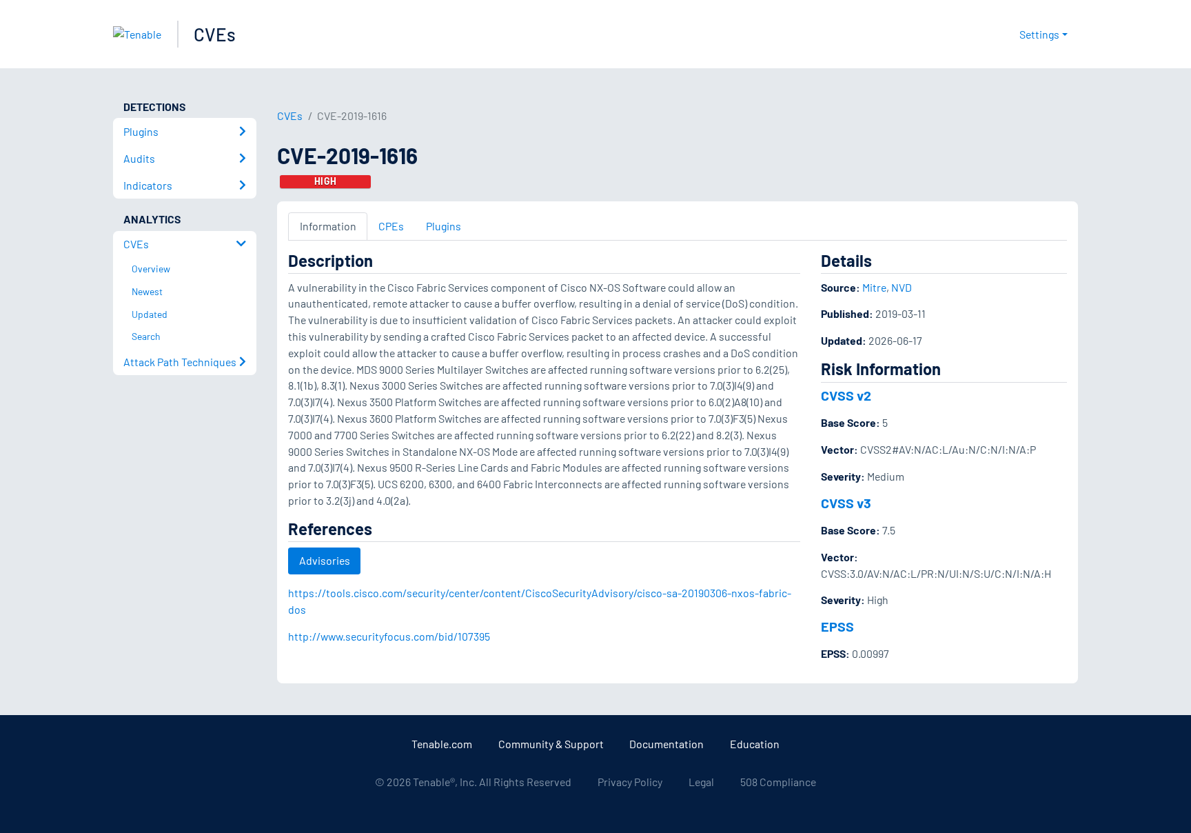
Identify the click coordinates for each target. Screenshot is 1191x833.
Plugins (443, 225)
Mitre (874, 287)
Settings (1039, 34)
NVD (901, 287)
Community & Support (551, 743)
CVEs (215, 34)
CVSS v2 (846, 395)
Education (755, 743)
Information (328, 225)
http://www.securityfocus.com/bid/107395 (389, 636)
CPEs (391, 225)
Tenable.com (441, 743)
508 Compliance (778, 781)
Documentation (666, 743)
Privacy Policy (630, 781)
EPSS (837, 626)
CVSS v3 (846, 502)
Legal (701, 781)
